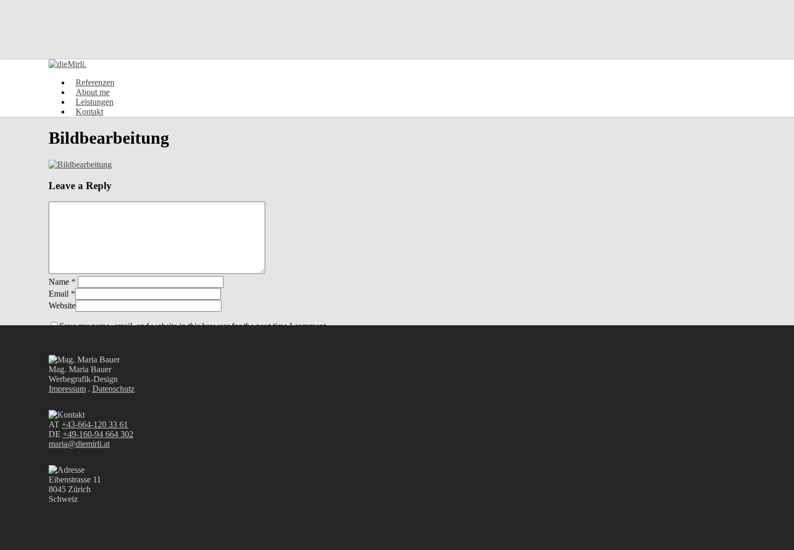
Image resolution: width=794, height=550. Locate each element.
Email (62, 293)
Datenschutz (113, 388)
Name (62, 281)
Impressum (67, 388)
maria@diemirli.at (79, 443)
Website (62, 305)
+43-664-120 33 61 (95, 424)
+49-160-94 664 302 (98, 434)
